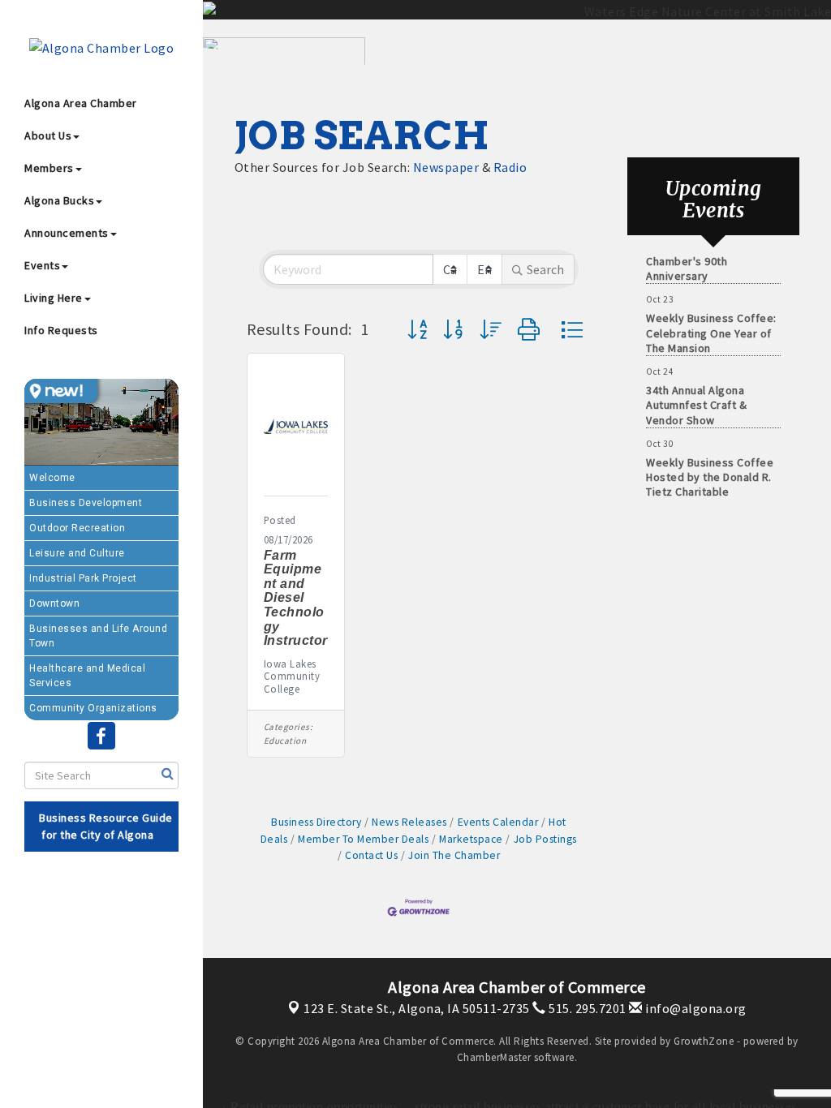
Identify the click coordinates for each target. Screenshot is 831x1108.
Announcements (66, 232)
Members (49, 168)
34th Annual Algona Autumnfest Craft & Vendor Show (696, 397)
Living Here (53, 297)
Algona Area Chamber (80, 103)
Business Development (85, 503)
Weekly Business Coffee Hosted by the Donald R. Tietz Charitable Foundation (709, 476)
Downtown (54, 603)
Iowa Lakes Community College (292, 676)
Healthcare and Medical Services (87, 676)
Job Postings (545, 839)
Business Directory (316, 822)
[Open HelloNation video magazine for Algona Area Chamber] (60, 391)
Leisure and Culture (77, 553)
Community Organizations (93, 708)
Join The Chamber (454, 855)
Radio (510, 167)
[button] (417, 329)
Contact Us (371, 855)
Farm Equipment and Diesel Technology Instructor (296, 598)
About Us (47, 135)
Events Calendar (498, 822)
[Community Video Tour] (101, 422)
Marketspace (471, 839)
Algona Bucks (59, 200)
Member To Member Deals (363, 839)
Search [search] (545, 269)
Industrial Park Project (83, 578)
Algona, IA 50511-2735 (417, 1008)
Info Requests (61, 330)
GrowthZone (704, 1041)
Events (42, 265)
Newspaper (446, 167)
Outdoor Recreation (77, 528)
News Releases (409, 822)
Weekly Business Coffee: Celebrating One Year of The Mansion (711, 324)
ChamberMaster (494, 1057)
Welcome (52, 477)
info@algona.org (695, 1008)
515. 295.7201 (586, 1008)
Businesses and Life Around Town (98, 636)
